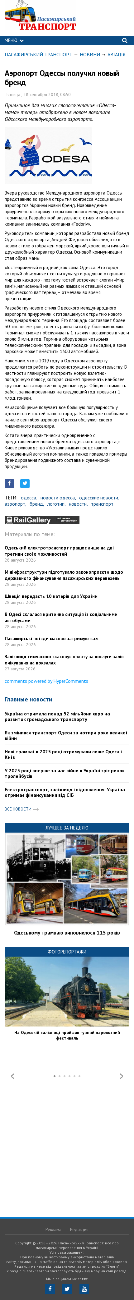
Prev (12, 1076)
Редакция (79, 1229)
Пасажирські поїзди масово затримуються (51, 638)
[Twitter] (67, 1289)
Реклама (53, 1229)
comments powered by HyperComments (46, 681)
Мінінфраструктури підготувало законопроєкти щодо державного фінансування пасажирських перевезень (64, 575)
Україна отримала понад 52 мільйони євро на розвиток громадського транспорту (57, 716)
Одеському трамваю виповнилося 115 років (67, 932)
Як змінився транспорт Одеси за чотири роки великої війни (66, 735)
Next (121, 1076)
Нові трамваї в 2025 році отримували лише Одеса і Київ (63, 754)
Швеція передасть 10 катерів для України (51, 596)
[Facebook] (50, 1289)
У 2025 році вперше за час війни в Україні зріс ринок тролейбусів (65, 773)
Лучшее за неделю (67, 828)
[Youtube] (84, 1289)
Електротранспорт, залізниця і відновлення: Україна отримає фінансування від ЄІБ (65, 792)
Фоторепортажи (67, 952)
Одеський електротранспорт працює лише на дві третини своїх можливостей (59, 551)
